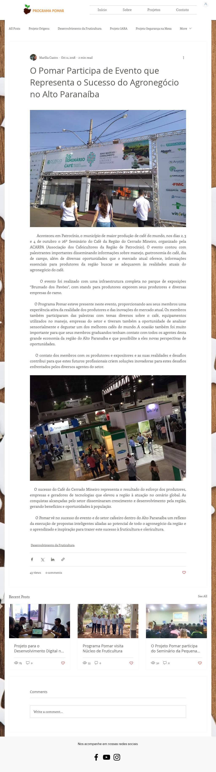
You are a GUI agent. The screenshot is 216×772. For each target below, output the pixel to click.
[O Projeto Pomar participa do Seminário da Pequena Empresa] (176, 621)
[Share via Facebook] (32, 559)
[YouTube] (106, 757)
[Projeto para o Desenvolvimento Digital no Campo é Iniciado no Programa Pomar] (39, 621)
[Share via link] (63, 559)
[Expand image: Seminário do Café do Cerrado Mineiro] (108, 428)
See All (202, 596)
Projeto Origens (39, 28)
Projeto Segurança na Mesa (153, 28)
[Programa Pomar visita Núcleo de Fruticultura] (108, 621)
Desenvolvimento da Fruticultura (79, 28)
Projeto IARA (118, 28)
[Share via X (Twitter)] (42, 559)
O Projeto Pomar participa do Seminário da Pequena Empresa (174, 648)
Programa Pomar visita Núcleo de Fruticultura (103, 648)
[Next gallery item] (181, 428)
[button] (127, 10)
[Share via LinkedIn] (53, 559)
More (183, 28)
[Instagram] (116, 757)
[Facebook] (96, 757)
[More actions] (183, 57)
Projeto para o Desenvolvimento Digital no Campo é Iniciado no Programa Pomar (38, 648)
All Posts (14, 28)
